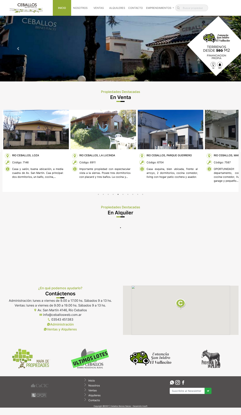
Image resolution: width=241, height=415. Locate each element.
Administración (62, 324)
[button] (18, 48)
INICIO (62, 8)
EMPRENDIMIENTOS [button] (159, 8)
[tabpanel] (36, 151)
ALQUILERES (117, 8)
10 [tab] (142, 194)
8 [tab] (132, 194)
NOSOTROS (80, 8)
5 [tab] (118, 194)
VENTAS (98, 8)
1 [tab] (98, 194)
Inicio (91, 380)
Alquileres (94, 395)
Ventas (92, 390)
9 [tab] (137, 194)
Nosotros (94, 385)
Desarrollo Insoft (140, 406)
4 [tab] (113, 194)
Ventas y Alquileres (62, 329)
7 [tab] (128, 194)
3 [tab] (108, 194)
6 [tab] (123, 194)
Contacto (94, 400)
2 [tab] (103, 194)
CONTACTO (135, 8)
